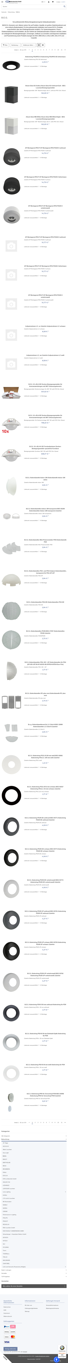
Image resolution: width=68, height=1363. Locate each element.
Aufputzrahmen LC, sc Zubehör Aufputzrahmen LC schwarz (45, 326)
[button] (49, 2)
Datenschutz (7, 1307)
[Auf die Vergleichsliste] (14, 59)
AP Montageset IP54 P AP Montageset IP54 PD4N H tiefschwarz (45, 266)
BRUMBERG (6, 1169)
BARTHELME (6, 1162)
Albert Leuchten (7, 1149)
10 (58, 50)
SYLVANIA (6, 1247)
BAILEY (5, 1159)
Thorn (4, 1250)
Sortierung (14, 45)
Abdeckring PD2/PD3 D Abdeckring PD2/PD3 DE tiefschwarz (45, 56)
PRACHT (5, 1221)
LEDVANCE (6, 1185)
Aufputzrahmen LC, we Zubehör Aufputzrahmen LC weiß (45, 355)
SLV (4, 1244)
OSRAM (5, 1211)
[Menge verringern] (25, 72)
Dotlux (4, 1172)
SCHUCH (5, 1237)
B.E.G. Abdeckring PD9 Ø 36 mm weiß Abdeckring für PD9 (45, 1064)
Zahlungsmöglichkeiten (31, 1308)
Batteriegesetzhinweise (52, 1308)
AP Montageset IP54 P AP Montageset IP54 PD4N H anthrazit (45, 237)
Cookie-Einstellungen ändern (42, 1356)
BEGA (4, 1165)
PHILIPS (5, 1218)
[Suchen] (65, 6)
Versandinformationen (52, 1305)
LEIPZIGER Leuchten (9, 1188)
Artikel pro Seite (28, 45)
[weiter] (65, 49)
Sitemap (27, 1311)
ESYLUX (5, 1175)
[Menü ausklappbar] (2, 1)
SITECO (5, 1240)
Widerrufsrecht (8, 1316)
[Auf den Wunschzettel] (18, 59)
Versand (25, 1351)
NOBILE (5, 1205)
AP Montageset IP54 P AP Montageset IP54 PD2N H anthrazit (45, 148)
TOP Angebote (5, 1276)
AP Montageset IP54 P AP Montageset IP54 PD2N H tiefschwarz (45, 177)
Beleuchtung (5, 1139)
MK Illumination (7, 1201)
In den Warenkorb (45, 77)
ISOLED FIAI (6, 1182)
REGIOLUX (6, 1224)
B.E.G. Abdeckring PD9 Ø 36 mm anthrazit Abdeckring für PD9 (45, 1004)
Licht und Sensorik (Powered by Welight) (14, 1266)
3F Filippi (5, 1143)
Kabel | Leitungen (6, 1270)
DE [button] (43, 2)
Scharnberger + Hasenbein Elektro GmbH (14, 1234)
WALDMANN (6, 1260)
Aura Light (6, 1152)
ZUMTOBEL (6, 1263)
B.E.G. (5, 1156)
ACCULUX (6, 1146)
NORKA (5, 1208)
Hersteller (4, 1273)
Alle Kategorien (5, 1136)
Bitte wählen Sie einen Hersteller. (13, 1286)
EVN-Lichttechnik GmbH (9, 1179)
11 (61, 50)
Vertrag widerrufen (10, 1349)
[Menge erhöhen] (65, 72)
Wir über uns (28, 1305)
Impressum (7, 1313)
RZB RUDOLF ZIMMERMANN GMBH (13, 1231)
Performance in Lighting (9, 1214)
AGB (5, 1310)
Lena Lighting (6, 1192)
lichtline (5, 1195)
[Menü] (65, 1346)
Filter (6, 45)
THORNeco (6, 1253)
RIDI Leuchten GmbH (9, 1227)
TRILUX (5, 1257)
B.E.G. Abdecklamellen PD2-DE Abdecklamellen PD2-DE (45, 602)
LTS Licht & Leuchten (9, 1198)
